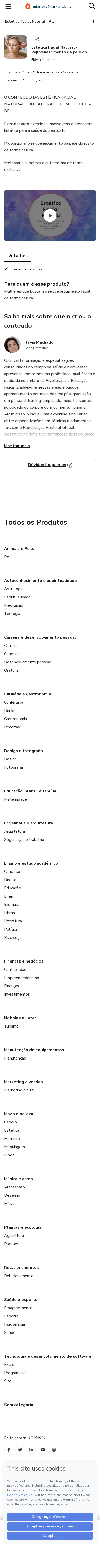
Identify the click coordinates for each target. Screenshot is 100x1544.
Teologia (12, 614)
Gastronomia (15, 719)
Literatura (13, 921)
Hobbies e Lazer (20, 1018)
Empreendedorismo (21, 978)
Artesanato (14, 1187)
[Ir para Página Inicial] (48, 6)
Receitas (12, 727)
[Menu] (8, 6)
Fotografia (13, 767)
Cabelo (10, 1122)
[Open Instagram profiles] (54, 1450)
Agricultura (14, 1235)
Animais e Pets (19, 549)
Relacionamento (18, 1276)
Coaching (12, 654)
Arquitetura (14, 831)
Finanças (11, 986)
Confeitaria (13, 702)
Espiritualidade (17, 597)
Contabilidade (16, 969)
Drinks (9, 710)
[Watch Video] (50, 215)
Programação (16, 1373)
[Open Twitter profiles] (20, 1450)
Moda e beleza (18, 1114)
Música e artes (18, 1179)
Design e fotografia (23, 751)
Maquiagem (14, 1147)
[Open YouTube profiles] (43, 1450)
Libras (9, 913)
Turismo (11, 1026)
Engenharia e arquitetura (28, 823)
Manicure (12, 1138)
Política (11, 929)
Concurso (12, 871)
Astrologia (13, 589)
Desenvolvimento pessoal (28, 662)
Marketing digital (19, 1090)
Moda (9, 1155)
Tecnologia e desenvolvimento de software (48, 1356)
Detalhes (17, 255)
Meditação (13, 605)
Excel (9, 1364)
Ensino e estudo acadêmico (31, 863)
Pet (7, 557)
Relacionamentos (21, 1267)
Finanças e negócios (24, 961)
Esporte (11, 1316)
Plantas (11, 1244)
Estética (11, 1130)
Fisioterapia (14, 1324)
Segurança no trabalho (24, 839)
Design (10, 759)
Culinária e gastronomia (27, 694)
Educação (12, 888)
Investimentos (17, 994)
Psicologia (13, 937)
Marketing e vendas (23, 1082)
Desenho (12, 1195)
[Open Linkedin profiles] (31, 1450)
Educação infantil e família (30, 791)
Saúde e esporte (20, 1299)
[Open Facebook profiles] (8, 1450)
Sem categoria (18, 1405)
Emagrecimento (18, 1308)
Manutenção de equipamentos (34, 1050)
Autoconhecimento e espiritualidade (40, 581)
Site (8, 1381)
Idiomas (11, 904)
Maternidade (15, 799)
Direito (10, 880)
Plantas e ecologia (23, 1227)
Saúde (9, 1332)
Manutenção (15, 1058)
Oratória (11, 670)
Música (10, 1203)
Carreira (11, 645)
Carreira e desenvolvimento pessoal (40, 637)
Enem (9, 896)
